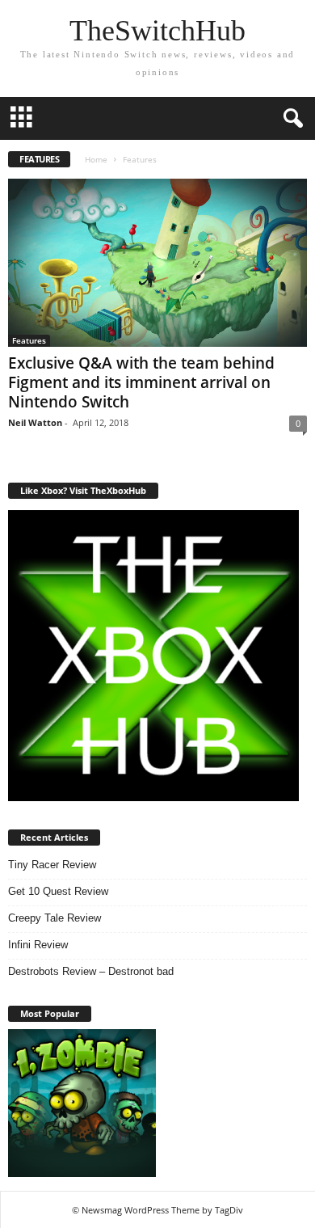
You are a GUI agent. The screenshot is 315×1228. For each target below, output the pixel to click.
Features (29, 340)
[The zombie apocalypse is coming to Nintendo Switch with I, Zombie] (82, 1103)
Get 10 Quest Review (58, 891)
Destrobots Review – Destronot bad (91, 971)
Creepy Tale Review (54, 918)
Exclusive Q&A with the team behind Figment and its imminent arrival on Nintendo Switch (141, 382)
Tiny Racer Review (52, 865)
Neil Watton (35, 422)
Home (96, 159)
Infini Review (38, 945)
